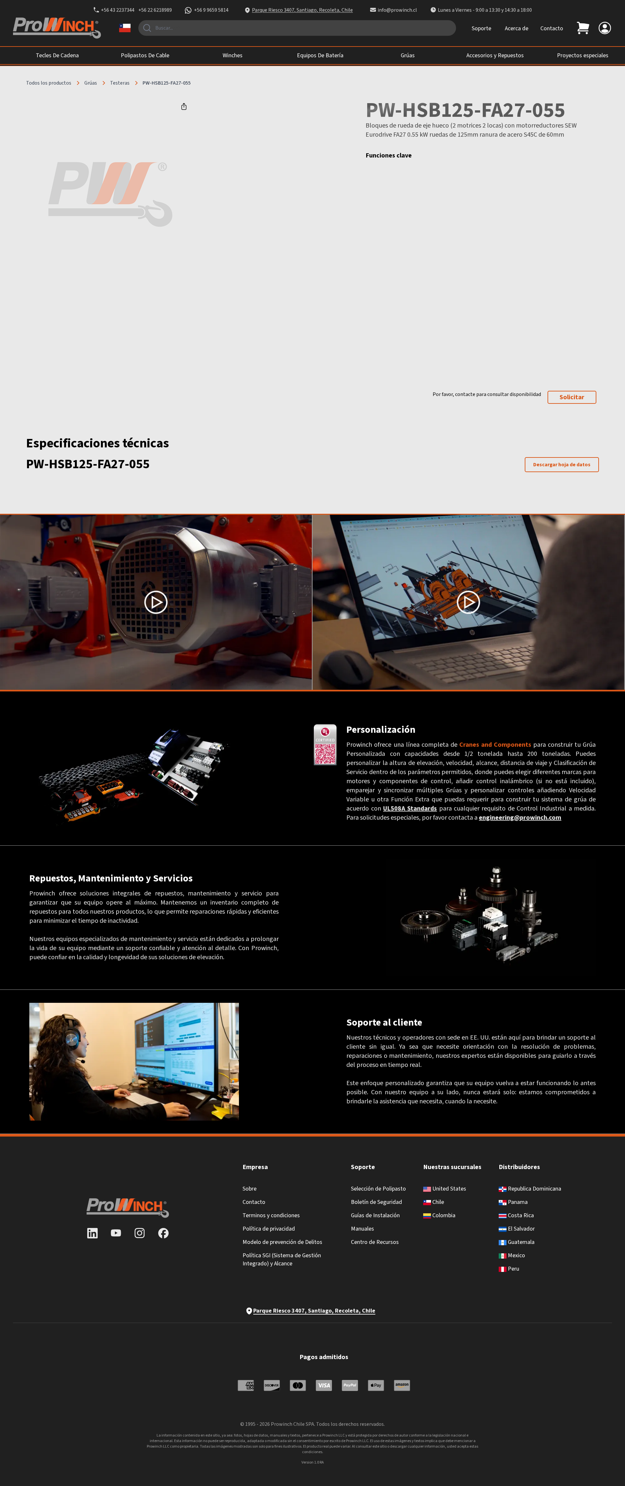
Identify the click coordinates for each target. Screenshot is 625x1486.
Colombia (443, 1215)
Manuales (362, 1229)
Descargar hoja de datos (561, 464)
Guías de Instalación (375, 1215)
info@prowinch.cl (397, 10)
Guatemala (521, 1242)
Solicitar (572, 397)
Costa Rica (520, 1215)
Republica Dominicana (534, 1189)
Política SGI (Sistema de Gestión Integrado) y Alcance (282, 1259)
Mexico (516, 1255)
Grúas (90, 83)
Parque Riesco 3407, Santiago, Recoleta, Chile (302, 10)
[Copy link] (184, 106)
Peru (513, 1269)
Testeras (120, 83)
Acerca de (516, 28)
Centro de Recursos (375, 1242)
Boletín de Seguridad (376, 1202)
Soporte (481, 28)
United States (448, 1189)
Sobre (250, 1189)
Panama (517, 1202)
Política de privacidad (269, 1229)
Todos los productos (48, 83)
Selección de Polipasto (378, 1189)
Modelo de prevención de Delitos (282, 1242)
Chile (437, 1202)
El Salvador (521, 1229)
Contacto (551, 28)
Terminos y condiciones (271, 1215)
